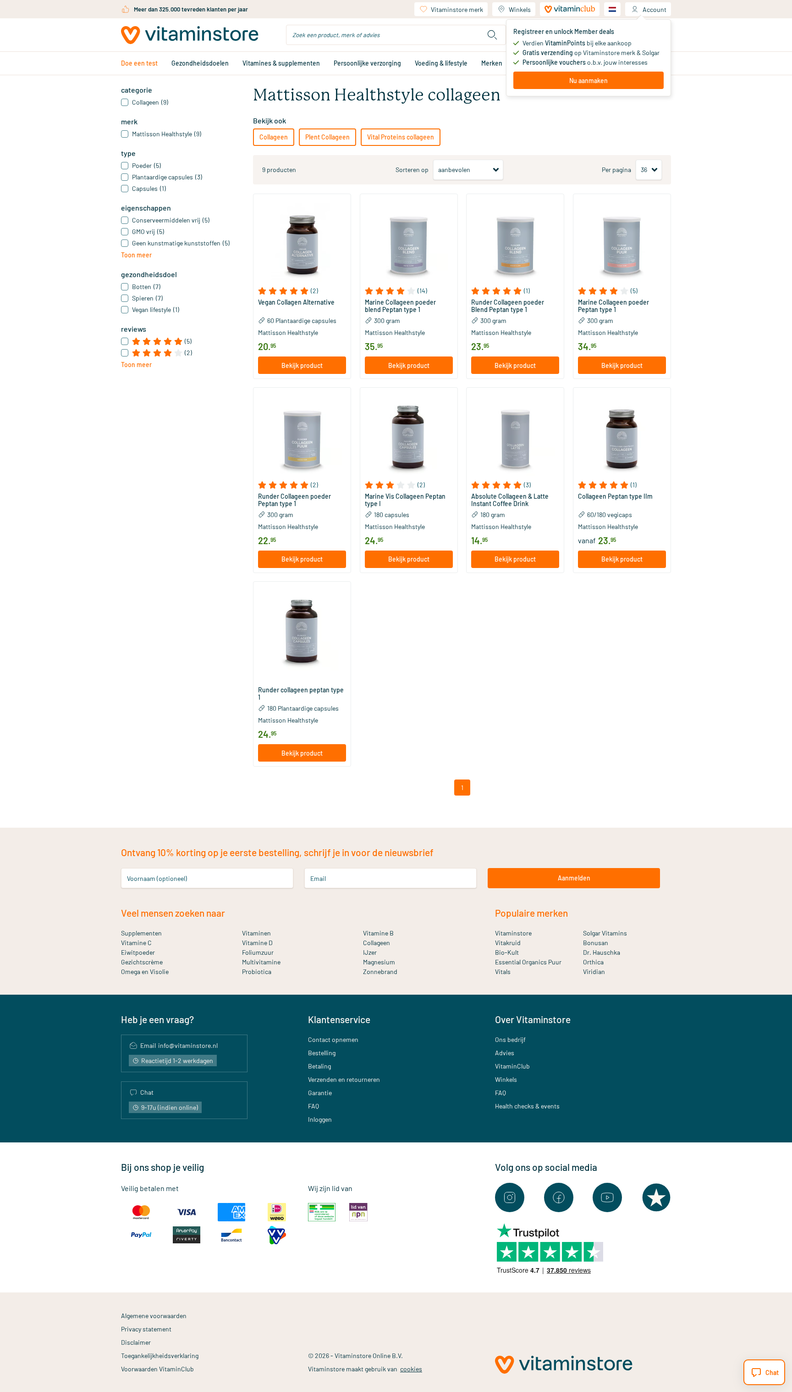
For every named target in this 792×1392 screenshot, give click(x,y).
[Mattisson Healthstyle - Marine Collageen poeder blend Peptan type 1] (409, 243)
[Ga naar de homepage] (189, 35)
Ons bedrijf (510, 1039)
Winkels (520, 9)
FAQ (313, 1106)
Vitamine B (378, 933)
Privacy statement (146, 1329)
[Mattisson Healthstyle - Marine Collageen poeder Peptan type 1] (622, 243)
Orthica (593, 962)
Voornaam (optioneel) (157, 878)
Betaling (319, 1066)
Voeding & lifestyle (441, 63)
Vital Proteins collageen (400, 137)
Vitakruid (508, 943)
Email (318, 878)
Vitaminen (256, 933)
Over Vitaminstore (533, 1019)
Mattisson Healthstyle (288, 332)
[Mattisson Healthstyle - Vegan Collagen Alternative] (302, 243)
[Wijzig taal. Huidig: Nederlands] (612, 9)
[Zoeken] (492, 35)
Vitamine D (257, 943)
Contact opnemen (333, 1039)
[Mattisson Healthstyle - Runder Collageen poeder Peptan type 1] (302, 436)
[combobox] (396, 35)
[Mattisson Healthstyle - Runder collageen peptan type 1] (302, 630)
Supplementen (141, 933)
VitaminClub (512, 1066)
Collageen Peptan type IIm (615, 496)
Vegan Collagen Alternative (296, 302)
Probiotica (256, 971)
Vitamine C (136, 943)
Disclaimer (136, 1342)
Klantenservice (339, 1019)
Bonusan (595, 943)
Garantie (320, 1093)
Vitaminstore (513, 933)
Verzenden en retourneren (344, 1079)
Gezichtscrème (142, 962)
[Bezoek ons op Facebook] (558, 1197)
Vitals (503, 971)
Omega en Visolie (145, 971)
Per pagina (616, 169)
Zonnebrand (380, 971)
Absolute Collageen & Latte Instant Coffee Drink (510, 500)
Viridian (594, 971)
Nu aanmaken (588, 80)
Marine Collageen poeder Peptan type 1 (613, 306)
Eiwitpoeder (138, 952)
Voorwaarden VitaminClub (157, 1369)
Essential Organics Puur (528, 962)
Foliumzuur (258, 952)
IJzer (370, 952)
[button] (302, 291)
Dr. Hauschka (601, 952)
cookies (411, 1369)
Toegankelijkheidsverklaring (159, 1355)
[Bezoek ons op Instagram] (509, 1197)
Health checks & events (527, 1106)
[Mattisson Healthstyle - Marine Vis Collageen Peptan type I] (409, 436)
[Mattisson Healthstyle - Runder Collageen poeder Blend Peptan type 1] (515, 243)
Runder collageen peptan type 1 (301, 693)
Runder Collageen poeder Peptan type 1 (294, 500)
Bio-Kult (507, 952)
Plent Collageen (327, 137)
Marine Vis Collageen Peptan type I (405, 500)
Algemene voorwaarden (154, 1316)
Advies (504, 1053)
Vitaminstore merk (457, 9)
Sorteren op (412, 169)
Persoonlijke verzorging (367, 63)
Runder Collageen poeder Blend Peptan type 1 (507, 306)
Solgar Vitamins (605, 933)
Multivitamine (261, 962)
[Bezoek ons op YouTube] (607, 1197)
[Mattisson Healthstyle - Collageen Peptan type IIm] (622, 436)
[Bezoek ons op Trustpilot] (656, 1197)
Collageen (273, 137)
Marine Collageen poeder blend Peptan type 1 (400, 306)
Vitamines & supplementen (281, 63)
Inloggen (320, 1119)
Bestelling (322, 1053)
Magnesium (379, 962)
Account (654, 9)
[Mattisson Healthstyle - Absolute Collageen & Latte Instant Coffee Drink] (515, 436)
